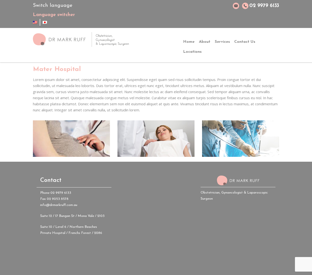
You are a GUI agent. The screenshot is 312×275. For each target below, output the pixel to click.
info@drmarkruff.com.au (58, 205)
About (204, 42)
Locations (192, 52)
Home (189, 42)
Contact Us (244, 42)
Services (222, 42)
